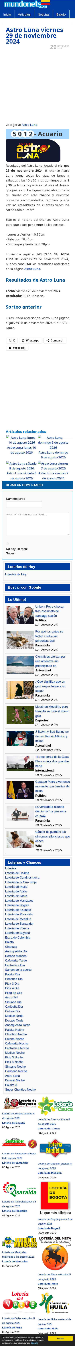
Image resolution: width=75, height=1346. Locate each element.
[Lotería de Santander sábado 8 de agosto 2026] (19, 1148)
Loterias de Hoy (16, 574)
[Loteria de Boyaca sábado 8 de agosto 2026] (19, 1108)
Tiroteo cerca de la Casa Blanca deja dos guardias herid (52, 761)
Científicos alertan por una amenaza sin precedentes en (50, 661)
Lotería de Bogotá (17, 905)
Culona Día (12, 1011)
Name (15, 499)
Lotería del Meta (16, 896)
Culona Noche (14, 1039)
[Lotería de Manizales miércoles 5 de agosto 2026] (19, 1247)
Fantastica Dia (15, 965)
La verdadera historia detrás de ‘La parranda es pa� (50, 811)
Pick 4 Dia (12, 988)
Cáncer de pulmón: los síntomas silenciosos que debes (52, 836)
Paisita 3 (11, 1085)
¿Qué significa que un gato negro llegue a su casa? (50, 686)
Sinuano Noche (15, 1066)
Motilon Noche (15, 1052)
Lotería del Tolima (17, 873)
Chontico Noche (16, 1034)
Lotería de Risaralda (19, 914)
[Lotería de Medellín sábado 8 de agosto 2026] (55, 1159)
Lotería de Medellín (18, 919)
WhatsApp (32, 340)
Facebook (19, 347)
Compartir (57, 340)
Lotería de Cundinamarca (22, 877)
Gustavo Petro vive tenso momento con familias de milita (52, 786)
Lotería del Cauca (17, 928)
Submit (10, 553)
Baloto (61, 14)
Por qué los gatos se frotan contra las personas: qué (49, 636)
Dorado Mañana (16, 956)
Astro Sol (11, 997)
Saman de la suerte (18, 969)
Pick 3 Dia (12, 983)
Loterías (10, 868)
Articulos (24, 14)
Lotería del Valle (16, 891)
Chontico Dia (14, 979)
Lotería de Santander (19, 923)
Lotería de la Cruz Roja (21, 882)
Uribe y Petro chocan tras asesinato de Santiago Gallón (49, 611)
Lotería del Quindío (18, 910)
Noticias (43, 14)
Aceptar (60, 1338)
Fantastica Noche (17, 1048)
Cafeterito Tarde (16, 960)
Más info (34, 1342)
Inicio (7, 14)
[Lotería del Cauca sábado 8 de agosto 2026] (55, 1114)
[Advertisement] (37, 85)
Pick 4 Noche (14, 1062)
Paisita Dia (12, 974)
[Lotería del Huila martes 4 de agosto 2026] (55, 1314)
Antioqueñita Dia (16, 951)
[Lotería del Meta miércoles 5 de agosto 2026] (55, 1269)
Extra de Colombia (17, 937)
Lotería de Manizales (19, 900)
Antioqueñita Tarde (17, 1025)
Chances (11, 946)
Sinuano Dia (13, 1002)
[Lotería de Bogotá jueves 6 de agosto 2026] (55, 1214)
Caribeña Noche (16, 1071)
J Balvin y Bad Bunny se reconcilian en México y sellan (52, 736)
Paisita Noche (14, 1029)
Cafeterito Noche (16, 1043)
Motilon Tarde (14, 1016)
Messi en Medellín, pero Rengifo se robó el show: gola (52, 711)
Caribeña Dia (14, 1006)
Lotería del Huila (16, 886)
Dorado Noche (15, 1080)
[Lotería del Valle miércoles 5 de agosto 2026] (19, 1313)
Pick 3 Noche (14, 1057)
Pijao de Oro (13, 993)
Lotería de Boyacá (17, 933)
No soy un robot (17, 549)
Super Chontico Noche (20, 1089)
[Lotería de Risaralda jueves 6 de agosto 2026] (19, 1197)
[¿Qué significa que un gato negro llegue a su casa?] (20, 698)
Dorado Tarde (14, 1020)
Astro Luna (30, 125)
